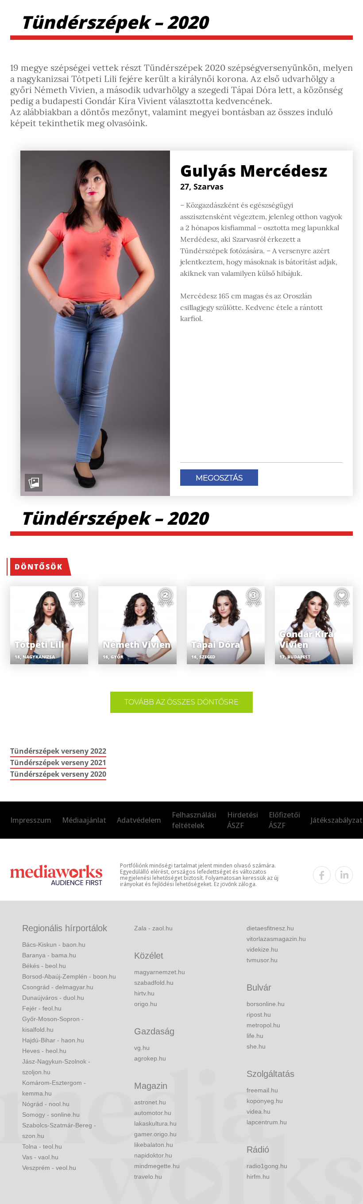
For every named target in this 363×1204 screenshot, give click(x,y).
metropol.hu (263, 1025)
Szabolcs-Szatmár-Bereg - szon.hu (59, 1130)
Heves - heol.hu (44, 1050)
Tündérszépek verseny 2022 (58, 751)
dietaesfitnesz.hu (270, 928)
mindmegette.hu (157, 1165)
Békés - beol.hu (44, 965)
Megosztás (219, 477)
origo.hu (145, 1003)
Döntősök (39, 567)
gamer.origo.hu (155, 1134)
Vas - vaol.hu (40, 1157)
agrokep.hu (150, 1058)
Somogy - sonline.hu (51, 1114)
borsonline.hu (266, 1003)
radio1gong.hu (267, 1165)
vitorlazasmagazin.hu (276, 938)
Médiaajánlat (84, 820)
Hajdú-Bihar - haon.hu (53, 1040)
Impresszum (30, 820)
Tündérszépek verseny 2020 (58, 774)
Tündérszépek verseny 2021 (58, 762)
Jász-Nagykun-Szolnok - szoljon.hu (56, 1067)
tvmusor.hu (262, 960)
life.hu (255, 1035)
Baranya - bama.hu (49, 955)
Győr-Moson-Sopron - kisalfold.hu (53, 1024)
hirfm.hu (258, 1176)
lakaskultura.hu (155, 1123)
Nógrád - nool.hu (46, 1103)
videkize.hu (262, 949)
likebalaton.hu (153, 1144)
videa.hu (258, 1111)
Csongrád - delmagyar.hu (57, 987)
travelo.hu (148, 1176)
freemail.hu (262, 1090)
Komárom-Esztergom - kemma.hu (54, 1088)
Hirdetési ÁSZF (242, 820)
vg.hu (142, 1047)
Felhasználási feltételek (194, 820)
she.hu (256, 1046)
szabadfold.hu (154, 982)
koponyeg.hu (265, 1100)
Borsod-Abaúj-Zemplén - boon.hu (69, 976)
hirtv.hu (144, 993)
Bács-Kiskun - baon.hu (53, 944)
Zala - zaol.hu (153, 928)
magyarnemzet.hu (159, 972)
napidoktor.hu (153, 1155)
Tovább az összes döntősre (181, 702)
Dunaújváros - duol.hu (53, 997)
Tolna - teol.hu (42, 1146)
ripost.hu (259, 1014)
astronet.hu (150, 1102)
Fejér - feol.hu (42, 1008)
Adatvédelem (139, 820)
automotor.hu (152, 1112)
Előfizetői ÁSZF (284, 820)
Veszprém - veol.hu (49, 1167)
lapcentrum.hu (267, 1122)
